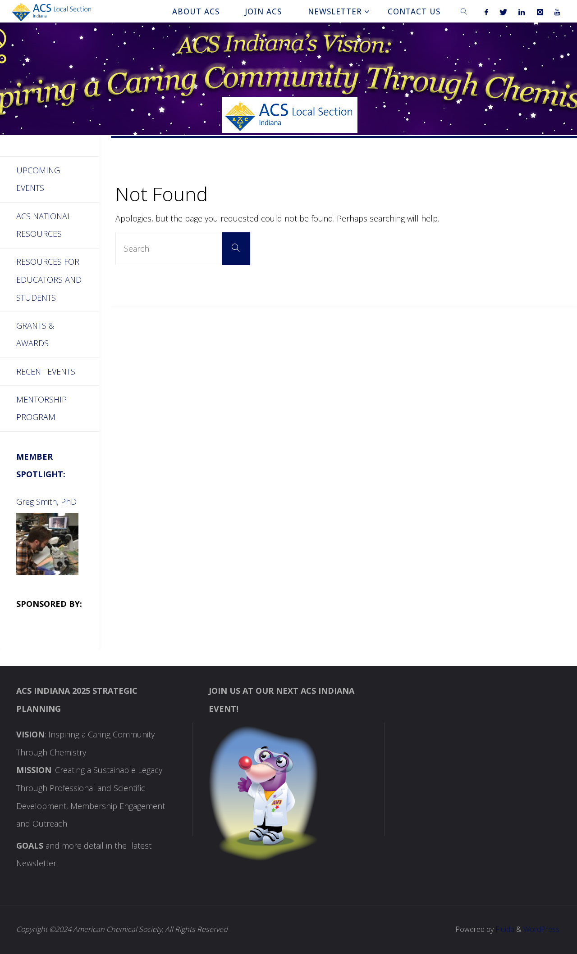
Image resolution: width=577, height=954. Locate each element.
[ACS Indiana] (52, 11)
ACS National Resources (43, 225)
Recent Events (45, 371)
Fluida (504, 929)
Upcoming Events (38, 179)
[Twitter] (503, 11)
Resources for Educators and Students (49, 279)
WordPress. (542, 929)
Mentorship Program (41, 408)
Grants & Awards (35, 334)
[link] (464, 11)
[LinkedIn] (522, 11)
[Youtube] (557, 11)
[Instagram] (540, 11)
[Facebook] (486, 11)
